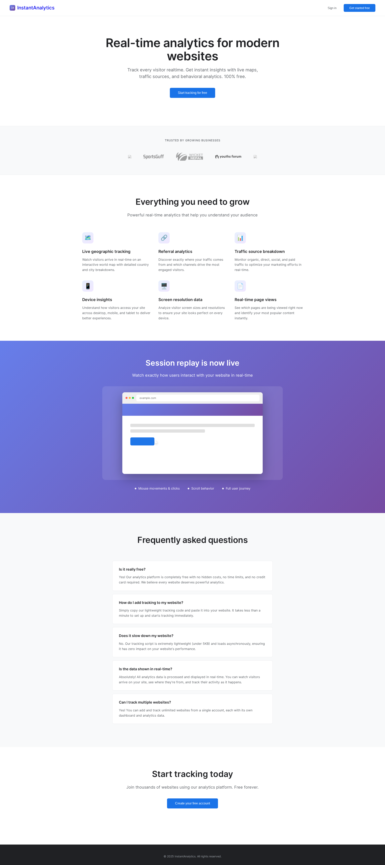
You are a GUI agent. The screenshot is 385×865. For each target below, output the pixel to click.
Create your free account (192, 803)
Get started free (359, 8)
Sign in (332, 8)
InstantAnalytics (36, 8)
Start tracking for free (192, 92)
